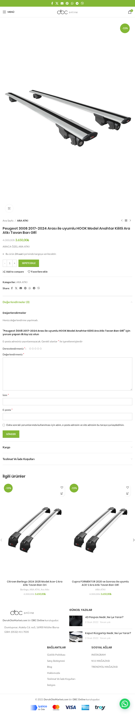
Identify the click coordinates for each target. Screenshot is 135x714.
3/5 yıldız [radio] (35, 348)
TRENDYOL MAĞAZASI (104, 666)
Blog (49, 666)
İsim (6, 395)
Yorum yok (105, 622)
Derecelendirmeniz (14, 348)
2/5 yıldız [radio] (32, 348)
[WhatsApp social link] (72, 3)
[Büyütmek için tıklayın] (9, 208)
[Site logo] (68, 11)
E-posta (7, 409)
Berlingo (24, 589)
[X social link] (56, 3)
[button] (62, 493)
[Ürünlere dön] (126, 221)
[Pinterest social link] (67, 3)
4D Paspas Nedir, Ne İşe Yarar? (104, 617)
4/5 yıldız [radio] (38, 348)
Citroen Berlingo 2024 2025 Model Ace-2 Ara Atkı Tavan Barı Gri (34, 583)
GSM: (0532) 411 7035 (16, 631)
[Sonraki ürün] (130, 221)
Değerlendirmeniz (13, 354)
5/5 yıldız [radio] (40, 348)
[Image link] (22, 612)
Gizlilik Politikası (56, 654)
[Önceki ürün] (122, 221)
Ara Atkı (45, 589)
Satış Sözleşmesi (56, 660)
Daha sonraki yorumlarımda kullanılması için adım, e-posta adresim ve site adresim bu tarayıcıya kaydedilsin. (65, 424)
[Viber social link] (82, 3)
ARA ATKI (22, 220)
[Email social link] (62, 3)
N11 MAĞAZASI (100, 660)
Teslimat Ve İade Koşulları (61, 678)
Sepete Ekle (29, 263)
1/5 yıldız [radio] (30, 348)
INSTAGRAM (98, 654)
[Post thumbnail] (75, 621)
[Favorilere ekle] (62, 487)
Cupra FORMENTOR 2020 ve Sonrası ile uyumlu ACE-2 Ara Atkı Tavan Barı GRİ (100, 583)
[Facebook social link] (52, 3)
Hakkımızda (53, 672)
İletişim (51, 684)
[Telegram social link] (77, 3)
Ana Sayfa (8, 220)
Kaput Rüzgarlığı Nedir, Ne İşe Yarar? (108, 633)
